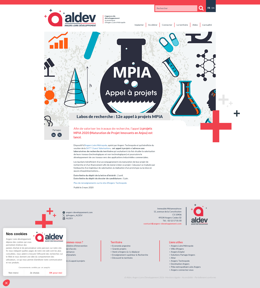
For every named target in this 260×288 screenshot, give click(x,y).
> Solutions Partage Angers (182, 254)
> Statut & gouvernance (63, 251)
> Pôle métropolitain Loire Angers (185, 267)
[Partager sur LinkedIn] (53, 134)
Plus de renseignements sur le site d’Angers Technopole (100, 183)
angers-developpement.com (79, 212)
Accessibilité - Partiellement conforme (199, 277)
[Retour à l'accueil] (70, 17)
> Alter (172, 258)
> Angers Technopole (179, 261)
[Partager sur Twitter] (59, 134)
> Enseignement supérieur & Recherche (129, 254)
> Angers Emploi (176, 251)
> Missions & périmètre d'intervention (69, 245)
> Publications (58, 258)
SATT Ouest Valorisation (98, 148)
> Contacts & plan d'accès (64, 248)
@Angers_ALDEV (74, 215)
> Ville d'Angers (176, 248)
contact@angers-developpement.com (162, 223)
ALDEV (69, 218)
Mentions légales (172, 277)
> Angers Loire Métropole (181, 245)
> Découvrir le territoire (121, 258)
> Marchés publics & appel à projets (68, 261)
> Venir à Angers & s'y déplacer (125, 251)
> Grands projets (118, 248)
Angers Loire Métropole (96, 145)
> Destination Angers (179, 264)
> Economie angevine (120, 245)
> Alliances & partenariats (64, 254)
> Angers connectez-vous (181, 270)
